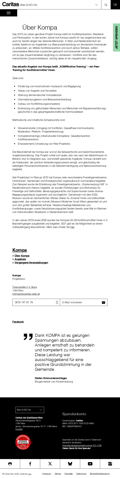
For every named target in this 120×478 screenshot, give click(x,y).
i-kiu (29, 474)
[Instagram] (110, 463)
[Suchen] (107, 4)
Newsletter (69, 473)
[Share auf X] (50, 463)
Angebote (20, 259)
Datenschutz (81, 473)
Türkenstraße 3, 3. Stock (24, 287)
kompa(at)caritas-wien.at (26, 293)
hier (72, 227)
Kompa (19, 250)
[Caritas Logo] (10, 4)
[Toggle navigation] (8, 12)
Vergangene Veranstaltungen (31, 262)
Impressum (46, 473)
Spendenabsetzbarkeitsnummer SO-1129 (81, 445)
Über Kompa (22, 255)
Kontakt (18, 429)
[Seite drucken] (10, 463)
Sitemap (58, 473)
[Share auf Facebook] (30, 463)
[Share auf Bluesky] (70, 463)
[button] (60, 4)
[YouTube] (90, 463)
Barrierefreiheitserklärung (100, 473)
